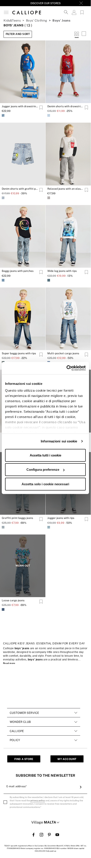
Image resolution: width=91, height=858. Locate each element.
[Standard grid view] (76, 34)
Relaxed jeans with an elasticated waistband (65, 188)
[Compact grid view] (83, 34)
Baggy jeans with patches (17, 271)
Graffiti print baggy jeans (17, 518)
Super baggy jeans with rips (19, 353)
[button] (6, 12)
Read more (9, 663)
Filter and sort (18, 34)
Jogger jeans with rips (60, 518)
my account (67, 759)
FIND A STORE (23, 759)
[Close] (81, 3)
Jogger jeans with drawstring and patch (20, 106)
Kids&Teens (12, 20)
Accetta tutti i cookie (45, 455)
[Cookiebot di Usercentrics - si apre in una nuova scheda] (66, 368)
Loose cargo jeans (13, 600)
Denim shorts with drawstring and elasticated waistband (65, 106)
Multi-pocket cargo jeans (63, 353)
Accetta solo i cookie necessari (45, 484)
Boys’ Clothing (36, 20)
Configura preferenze (42, 469)
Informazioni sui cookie (59, 441)
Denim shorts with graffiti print (20, 188)
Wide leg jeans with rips (62, 271)
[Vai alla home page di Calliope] (26, 12)
